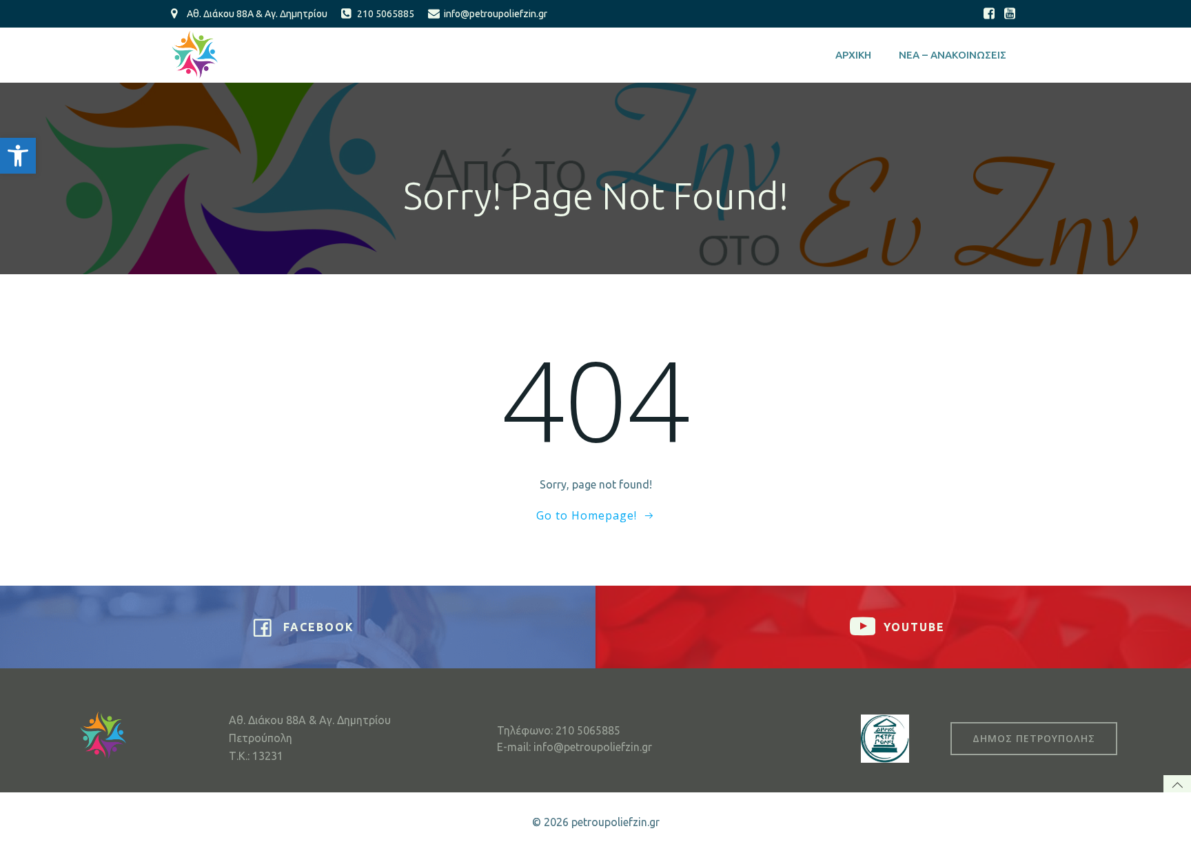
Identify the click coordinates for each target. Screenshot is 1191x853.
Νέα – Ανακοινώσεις (952, 55)
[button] (18, 156)
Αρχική (853, 55)
